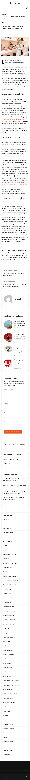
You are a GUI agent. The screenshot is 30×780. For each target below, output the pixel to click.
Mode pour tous (8, 707)
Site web (6, 422)
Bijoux (4, 550)
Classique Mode (8, 572)
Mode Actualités (8, 659)
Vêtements (6, 755)
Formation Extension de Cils (9, 776)
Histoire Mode (7, 602)
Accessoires (7, 519)
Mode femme (7, 672)
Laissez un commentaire (16, 34)
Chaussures (6, 559)
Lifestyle (5, 633)
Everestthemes (5, 778)
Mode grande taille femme (11, 681)
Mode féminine (5, 22)
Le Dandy (6, 628)
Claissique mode (8, 567)
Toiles (5, 737)
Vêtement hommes (9, 750)
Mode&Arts (6, 711)
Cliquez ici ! (6, 463)
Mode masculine (8, 698)
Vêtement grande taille (10, 746)
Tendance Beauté (8, 729)
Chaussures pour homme (11, 563)
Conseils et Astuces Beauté (11, 580)
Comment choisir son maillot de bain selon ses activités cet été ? (14, 486)
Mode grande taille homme (11, 685)
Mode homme (7, 689)
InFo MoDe (15, 3)
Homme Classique (8, 607)
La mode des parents (9, 620)
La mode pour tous (9, 624)
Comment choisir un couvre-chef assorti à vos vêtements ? (13, 505)
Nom (6, 404)
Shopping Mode (8, 724)
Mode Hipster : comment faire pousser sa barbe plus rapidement (15, 285)
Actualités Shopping (9, 533)
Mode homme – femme (10, 694)
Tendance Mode (8, 733)
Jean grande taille (8, 615)
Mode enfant (7, 663)
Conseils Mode (7, 589)
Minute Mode (7, 641)
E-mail (6, 413)
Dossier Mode (7, 593)
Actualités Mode (8, 528)
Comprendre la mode (9, 576)
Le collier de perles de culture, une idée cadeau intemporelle (15, 480)
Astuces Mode (7, 541)
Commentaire (9, 389)
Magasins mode (8, 637)
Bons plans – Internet (9, 554)
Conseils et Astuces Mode (11, 585)
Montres (5, 715)
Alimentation (7, 537)
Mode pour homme (9, 702)
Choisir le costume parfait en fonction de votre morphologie (14, 499)
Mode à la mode (8, 650)
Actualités (6, 524)
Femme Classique (8, 598)
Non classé (6, 720)
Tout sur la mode (8, 742)
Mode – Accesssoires (9, 646)
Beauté (5, 546)
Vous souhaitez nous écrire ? (11, 459)
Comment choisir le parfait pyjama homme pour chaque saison (14, 492)
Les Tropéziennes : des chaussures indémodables (13, 274)
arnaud (6, 34)
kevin (18, 342)
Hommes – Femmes (9, 611)
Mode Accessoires (8, 655)
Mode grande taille (9, 676)
